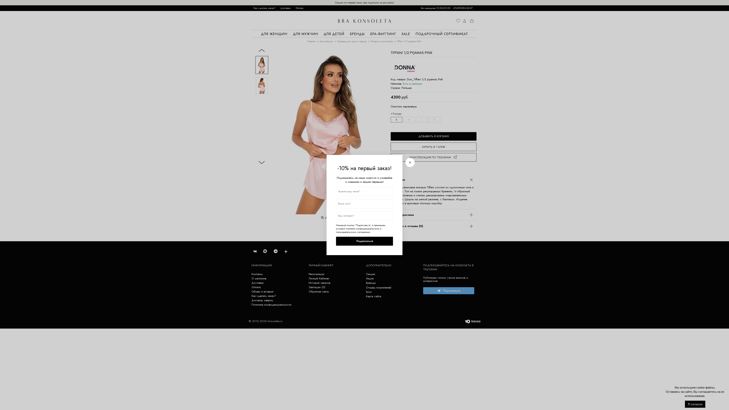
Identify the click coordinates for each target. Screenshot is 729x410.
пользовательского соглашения (353, 232)
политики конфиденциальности (362, 228)
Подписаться (364, 241)
